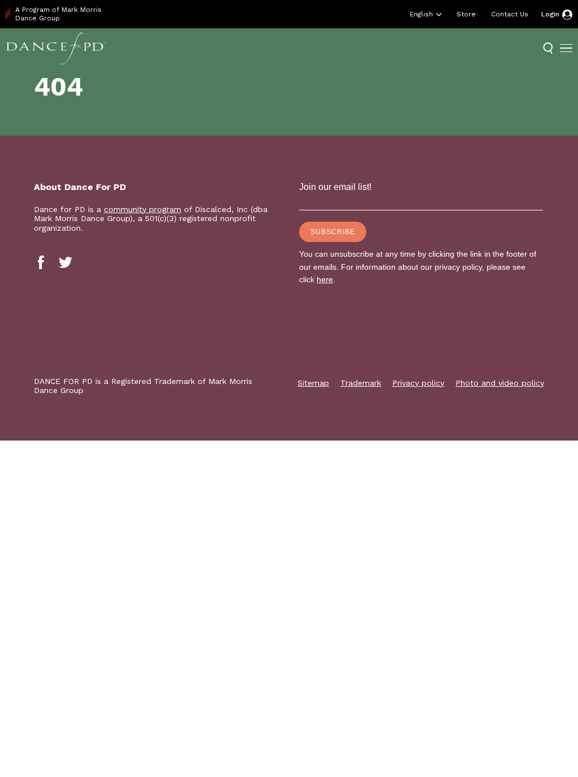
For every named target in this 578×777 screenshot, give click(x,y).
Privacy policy (418, 382)
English (421, 14)
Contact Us (509, 14)
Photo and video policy (500, 382)
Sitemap (313, 382)
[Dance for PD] (56, 48)
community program (142, 209)
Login (550, 14)
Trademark (360, 382)
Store (466, 14)
